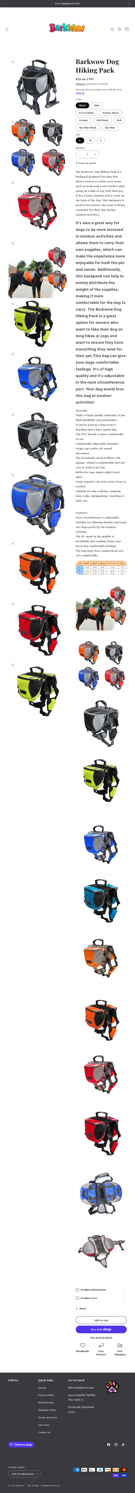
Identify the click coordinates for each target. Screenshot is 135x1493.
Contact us (44, 1432)
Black (82, 105)
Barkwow (20, 1485)
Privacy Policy (46, 1395)
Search (42, 1387)
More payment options (101, 1337)
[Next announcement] (128, 3)
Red (119, 120)
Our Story (44, 1424)
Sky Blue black (87, 127)
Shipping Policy (47, 1409)
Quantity (80, 147)
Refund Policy (46, 1402)
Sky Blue (110, 127)
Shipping (80, 84)
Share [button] (83, 1308)
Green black (86, 112)
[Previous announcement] (6, 3)
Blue (97, 105)
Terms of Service (47, 1417)
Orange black (110, 112)
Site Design (33, 1485)
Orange (83, 120)
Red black (102, 120)
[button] (7, 29)
